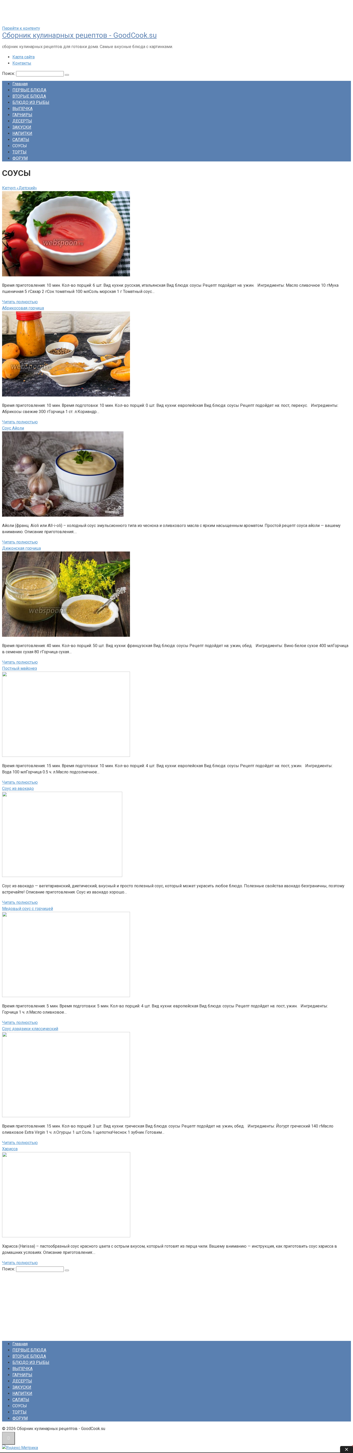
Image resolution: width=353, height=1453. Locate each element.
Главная (20, 83)
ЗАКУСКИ (21, 127)
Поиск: (9, 73)
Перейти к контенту (21, 28)
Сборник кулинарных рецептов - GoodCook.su (79, 35)
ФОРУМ (20, 158)
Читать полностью (20, 301)
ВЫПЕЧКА (22, 108)
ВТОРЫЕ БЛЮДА (29, 96)
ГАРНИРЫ (22, 114)
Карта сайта (23, 57)
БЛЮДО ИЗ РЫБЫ (30, 102)
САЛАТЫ (20, 139)
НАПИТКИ (22, 133)
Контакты (21, 63)
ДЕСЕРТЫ (22, 121)
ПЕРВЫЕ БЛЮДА (29, 90)
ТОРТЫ (19, 152)
